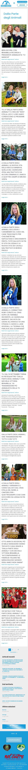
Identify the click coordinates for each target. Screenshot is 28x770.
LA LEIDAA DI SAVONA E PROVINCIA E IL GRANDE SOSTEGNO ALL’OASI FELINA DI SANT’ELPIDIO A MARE (12, 689)
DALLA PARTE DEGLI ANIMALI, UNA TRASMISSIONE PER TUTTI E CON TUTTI (14, 436)
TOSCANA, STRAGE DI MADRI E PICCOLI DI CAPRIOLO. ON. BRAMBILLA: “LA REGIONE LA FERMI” (13, 677)
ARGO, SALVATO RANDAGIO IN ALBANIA (12, 701)
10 (18, 649)
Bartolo (4, 710)
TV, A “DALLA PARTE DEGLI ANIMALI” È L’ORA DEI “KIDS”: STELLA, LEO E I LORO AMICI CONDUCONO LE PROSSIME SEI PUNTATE (13, 114)
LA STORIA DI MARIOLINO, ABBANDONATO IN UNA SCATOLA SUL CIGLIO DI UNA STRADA (13, 695)
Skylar (4, 719)
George (4, 714)
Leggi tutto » (5, 77)
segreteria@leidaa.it (12, 768)
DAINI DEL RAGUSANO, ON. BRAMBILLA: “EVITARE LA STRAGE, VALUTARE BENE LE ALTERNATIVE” (12, 670)
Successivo (14, 652)
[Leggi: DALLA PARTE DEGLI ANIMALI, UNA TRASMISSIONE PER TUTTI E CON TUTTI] (14, 423)
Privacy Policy (19, 768)
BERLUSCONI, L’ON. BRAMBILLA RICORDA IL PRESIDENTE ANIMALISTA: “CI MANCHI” (13, 53)
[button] (14, 3)
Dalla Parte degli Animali (8, 59)
